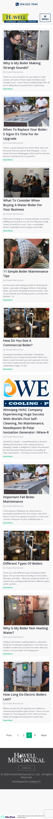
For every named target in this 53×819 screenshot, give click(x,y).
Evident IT (35, 781)
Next (44, 735)
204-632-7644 (28, 4)
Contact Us (26, 768)
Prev (9, 735)
